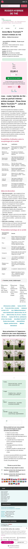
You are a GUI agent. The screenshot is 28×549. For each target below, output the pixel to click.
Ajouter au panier (14, 78)
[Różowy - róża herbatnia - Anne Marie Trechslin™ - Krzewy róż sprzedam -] (2, 481)
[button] (14, 545)
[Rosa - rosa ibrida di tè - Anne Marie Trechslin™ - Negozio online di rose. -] (21, 479)
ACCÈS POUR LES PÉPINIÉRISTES (8, 507)
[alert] (14, 538)
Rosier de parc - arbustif (5, 496)
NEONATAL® (7, 516)
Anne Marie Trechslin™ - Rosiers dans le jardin (15, 320)
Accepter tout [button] (7, 542)
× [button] (26, 528)
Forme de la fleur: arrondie (12, 308)
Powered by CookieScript (14, 547)
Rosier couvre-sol (4, 500)
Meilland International (17, 324)
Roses (3, 19)
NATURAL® (7, 514)
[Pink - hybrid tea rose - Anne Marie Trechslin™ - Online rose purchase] (12, 479)
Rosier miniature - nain (5, 498)
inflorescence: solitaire (9, 306)
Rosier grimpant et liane (5, 497)
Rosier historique (4, 492)
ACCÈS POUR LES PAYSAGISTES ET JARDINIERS (10, 508)
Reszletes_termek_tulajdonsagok (12, 280)
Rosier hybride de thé (7, 20)
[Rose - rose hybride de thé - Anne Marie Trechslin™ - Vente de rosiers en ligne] (25, 479)
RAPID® (6, 515)
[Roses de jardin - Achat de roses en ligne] (24, 6)
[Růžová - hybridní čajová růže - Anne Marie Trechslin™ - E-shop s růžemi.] (16, 479)
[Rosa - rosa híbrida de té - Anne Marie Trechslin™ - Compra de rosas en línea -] (5, 481)
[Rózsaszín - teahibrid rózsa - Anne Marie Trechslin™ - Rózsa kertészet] (2, 479)
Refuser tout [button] (21, 542)
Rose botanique (4, 501)
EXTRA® (7, 512)
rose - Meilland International (18, 310)
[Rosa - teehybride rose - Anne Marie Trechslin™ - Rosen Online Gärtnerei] (9, 479)
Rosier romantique (4, 491)
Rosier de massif (4, 495)
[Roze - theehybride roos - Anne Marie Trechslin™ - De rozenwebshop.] (9, 481)
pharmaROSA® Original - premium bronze (14, 322)
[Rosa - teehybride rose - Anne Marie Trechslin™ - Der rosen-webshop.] (19, 479)
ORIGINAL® (8, 511)
